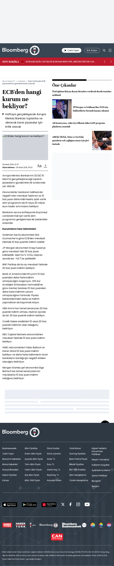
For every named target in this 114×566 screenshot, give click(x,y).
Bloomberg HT (8, 81)
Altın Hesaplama (77, 475)
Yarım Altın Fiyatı (33, 469)
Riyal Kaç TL (53, 475)
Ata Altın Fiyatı (32, 475)
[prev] (104, 61)
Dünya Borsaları (10, 469)
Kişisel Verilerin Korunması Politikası (99, 451)
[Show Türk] (101, 525)
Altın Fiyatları (31, 448)
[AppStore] (9, 505)
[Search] (104, 50)
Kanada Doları (54, 480)
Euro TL (50, 464)
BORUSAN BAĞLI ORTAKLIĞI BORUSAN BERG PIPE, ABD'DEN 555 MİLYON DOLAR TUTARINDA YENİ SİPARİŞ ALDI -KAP (60, 61)
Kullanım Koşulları (101, 464)
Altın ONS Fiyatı (32, 480)
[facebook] (70, 504)
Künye (5, 480)
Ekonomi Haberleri (11, 459)
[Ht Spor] (32, 525)
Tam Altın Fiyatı (33, 464)
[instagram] (78, 504)
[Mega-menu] (110, 50)
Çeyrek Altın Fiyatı (34, 459)
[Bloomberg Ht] (49, 525)
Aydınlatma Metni (101, 470)
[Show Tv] (92, 525)
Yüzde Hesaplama (78, 480)
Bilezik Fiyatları (76, 464)
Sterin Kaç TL (53, 469)
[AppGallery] (49, 505)
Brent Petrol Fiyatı (78, 459)
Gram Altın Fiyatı (33, 453)
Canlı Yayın (8, 453)
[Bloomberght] (20, 50)
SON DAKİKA (10, 61)
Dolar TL (51, 459)
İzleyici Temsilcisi (100, 459)
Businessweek (9, 448)
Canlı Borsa (75, 448)
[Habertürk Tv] (20, 525)
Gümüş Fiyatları (77, 453)
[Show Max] (109, 525)
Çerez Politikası (99, 475)
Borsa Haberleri (10, 464)
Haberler (21, 81)
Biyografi (96, 480)
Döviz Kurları (53, 448)
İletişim (95, 486)
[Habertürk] (7, 525)
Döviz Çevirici (54, 453)
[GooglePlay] (29, 505)
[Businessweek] (74, 525)
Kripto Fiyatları (9, 475)
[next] (111, 61)
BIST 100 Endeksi (77, 469)
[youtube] (87, 504)
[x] (63, 504)
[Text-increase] (39, 166)
